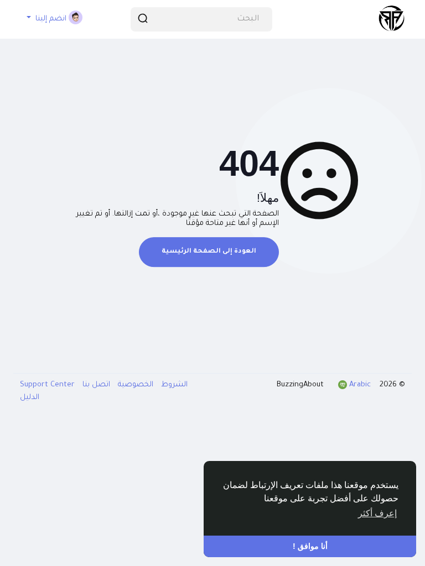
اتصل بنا (95, 385)
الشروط (173, 385)
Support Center (47, 385)
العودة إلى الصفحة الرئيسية (209, 251)
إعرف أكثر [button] (377, 513)
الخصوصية (134, 385)
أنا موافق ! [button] (310, 546)
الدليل (29, 398)
